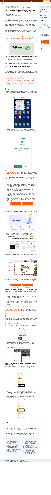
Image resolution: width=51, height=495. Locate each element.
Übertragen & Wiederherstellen (18, 3)
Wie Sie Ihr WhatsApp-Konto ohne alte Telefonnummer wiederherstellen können (14, 450)
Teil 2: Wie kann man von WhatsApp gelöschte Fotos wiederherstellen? (20, 38)
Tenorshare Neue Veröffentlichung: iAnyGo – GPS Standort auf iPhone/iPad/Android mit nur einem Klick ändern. (31, 447)
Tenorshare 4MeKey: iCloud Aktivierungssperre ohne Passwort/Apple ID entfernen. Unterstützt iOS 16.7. (30, 452)
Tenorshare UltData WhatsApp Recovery (12, 172)
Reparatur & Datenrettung (10, 3)
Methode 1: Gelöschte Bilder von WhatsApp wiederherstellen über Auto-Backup (20, 77)
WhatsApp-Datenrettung (21, 15)
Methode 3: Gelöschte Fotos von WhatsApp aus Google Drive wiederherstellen (20, 80)
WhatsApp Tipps (42, 9)
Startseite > (8, 6)
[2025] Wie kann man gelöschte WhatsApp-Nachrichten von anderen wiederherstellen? (13, 446)
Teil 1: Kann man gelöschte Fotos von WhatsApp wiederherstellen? (18, 36)
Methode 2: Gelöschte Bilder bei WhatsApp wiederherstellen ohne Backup (19, 78)
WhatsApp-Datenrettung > (14, 6)
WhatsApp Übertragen (43, 11)
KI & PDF (30, 3)
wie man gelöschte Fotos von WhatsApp (29, 322)
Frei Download (45, 40)
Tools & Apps (26, 3)
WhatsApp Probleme (43, 17)
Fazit (8, 40)
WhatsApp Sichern (43, 15)
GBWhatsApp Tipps (43, 20)
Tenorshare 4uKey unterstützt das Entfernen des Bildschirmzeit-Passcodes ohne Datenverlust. (30, 442)
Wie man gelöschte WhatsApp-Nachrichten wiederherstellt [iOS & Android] (13, 442)
